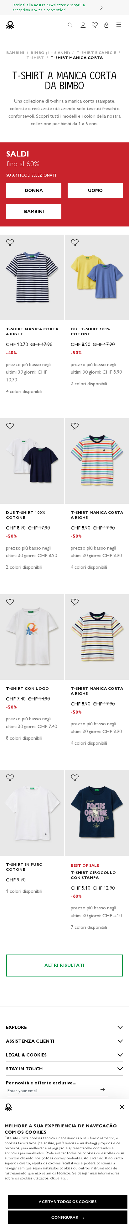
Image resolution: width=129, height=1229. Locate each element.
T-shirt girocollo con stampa (93, 875)
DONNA (34, 190)
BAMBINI (34, 211)
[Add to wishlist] (10, 242)
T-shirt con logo (27, 688)
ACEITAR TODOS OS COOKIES (67, 1202)
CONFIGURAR (64, 1217)
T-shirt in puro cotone (24, 867)
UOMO (95, 190)
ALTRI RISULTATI (64, 965)
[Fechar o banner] (122, 1107)
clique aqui (59, 1178)
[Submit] (103, 1089)
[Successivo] (101, 8)
